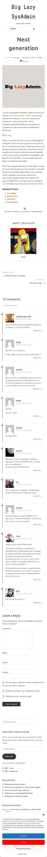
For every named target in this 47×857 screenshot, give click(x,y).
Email (5, 663)
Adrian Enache (23, 317)
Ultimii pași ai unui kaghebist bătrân (19, 793)
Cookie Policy (22, 854)
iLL (17, 482)
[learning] (7, 135)
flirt (18, 342)
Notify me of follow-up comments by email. (23, 691)
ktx (18, 591)
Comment (6, 629)
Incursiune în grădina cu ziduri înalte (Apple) (22, 787)
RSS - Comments (11, 771)
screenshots (25, 211)
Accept (23, 836)
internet (8, 211)
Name (5, 653)
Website (5, 672)
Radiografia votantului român (16, 796)
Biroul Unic (12, 196)
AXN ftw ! (11, 199)
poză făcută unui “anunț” (20, 115)
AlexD (19, 370)
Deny (23, 842)
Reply (37, 331)
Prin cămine (12, 202)
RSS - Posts (9, 768)
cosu (18, 536)
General (16, 57)
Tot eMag (11, 193)
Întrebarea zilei (37, 283)
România (15, 211)
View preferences (23, 848)
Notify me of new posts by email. (18, 696)
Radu (40, 57)
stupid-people (36, 211)
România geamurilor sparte (15, 784)
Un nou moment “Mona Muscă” (17, 790)
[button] (43, 815)
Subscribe (9, 756)
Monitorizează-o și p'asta (13, 276)
